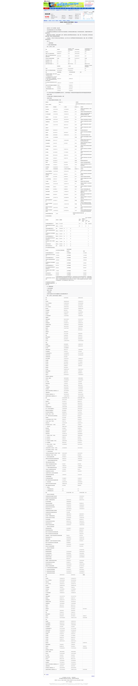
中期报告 (60, 20)
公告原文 (47, 674)
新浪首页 (89, 1)
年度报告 (56, 20)
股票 (50, 8)
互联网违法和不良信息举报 (67, 678)
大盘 (60, 8)
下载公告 (75, 22)
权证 (68, 8)
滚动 (55, 8)
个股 (63, 8)
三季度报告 (68, 20)
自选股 (92, 8)
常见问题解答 (61, 678)
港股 (82, 8)
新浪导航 (92, 1)
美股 (85, 8)
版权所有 (70, 681)
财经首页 (86, 1)
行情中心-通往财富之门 (88, 6)
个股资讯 (50, 20)
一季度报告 (64, 20)
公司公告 (53, 20)
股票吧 (80, 8)
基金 (53, 8)
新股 (65, 8)
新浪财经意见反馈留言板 (75, 678)
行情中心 (88, 8)
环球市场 (73, 8)
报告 (70, 8)
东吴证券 (47, 14)
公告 (58, 8)
